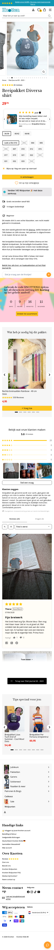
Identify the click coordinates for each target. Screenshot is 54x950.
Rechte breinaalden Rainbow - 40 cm (19, 391)
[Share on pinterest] (16, 643)
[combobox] (27, 15)
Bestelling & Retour (9, 834)
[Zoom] (43, 71)
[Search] (49, 15)
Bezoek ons (6, 866)
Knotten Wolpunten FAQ (11, 872)
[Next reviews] (49, 119)
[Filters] (11, 526)
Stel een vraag (27, 482)
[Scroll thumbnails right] (49, 471)
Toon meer (26, 659)
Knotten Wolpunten (9, 869)
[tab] (12, 749)
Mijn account (7, 848)
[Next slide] (49, 374)
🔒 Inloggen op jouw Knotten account (16, 830)
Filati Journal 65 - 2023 (16, 80)
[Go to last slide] (4, 374)
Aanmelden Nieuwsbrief (11, 844)
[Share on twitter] (11, 643)
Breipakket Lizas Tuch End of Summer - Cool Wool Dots (14, 737)
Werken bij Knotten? (9, 876)
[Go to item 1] (11, 471)
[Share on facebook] (6, 643)
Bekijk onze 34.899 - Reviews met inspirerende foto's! (32, 3)
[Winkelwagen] (44, 9)
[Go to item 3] (44, 471)
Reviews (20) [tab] (14, 519)
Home (4, 80)
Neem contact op (8, 879)
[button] (7, 85)
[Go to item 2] (28, 471)
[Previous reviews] (4, 119)
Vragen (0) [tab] (39, 519)
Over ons (5, 862)
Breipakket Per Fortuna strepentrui (39, 735)
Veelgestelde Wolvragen (11, 837)
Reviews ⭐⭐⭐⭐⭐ (10, 859)
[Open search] (4, 526)
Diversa (32, 230)
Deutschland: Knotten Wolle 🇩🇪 (13, 841)
